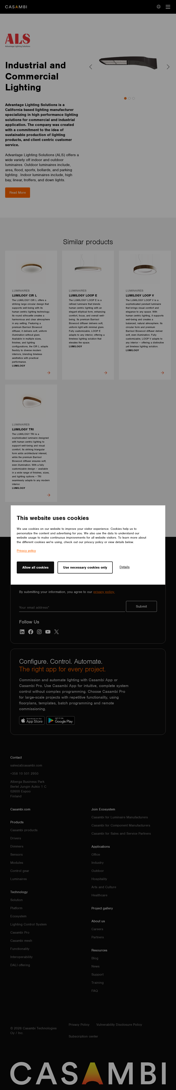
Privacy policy (26, 550)
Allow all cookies (35, 567)
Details (125, 567)
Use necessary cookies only (85, 567)
